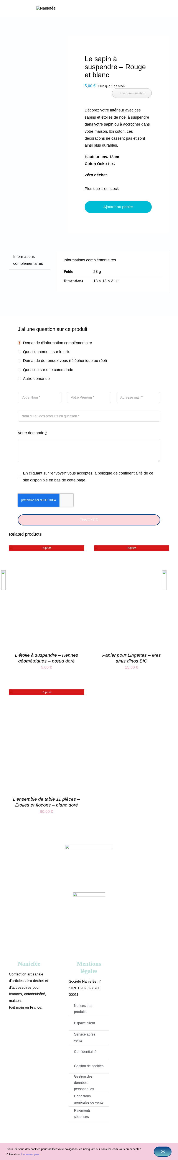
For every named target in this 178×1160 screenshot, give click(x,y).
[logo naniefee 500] (46, 8)
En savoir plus (30, 1154)
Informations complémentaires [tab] (28, 260)
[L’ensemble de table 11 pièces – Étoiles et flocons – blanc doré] (46, 693)
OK (163, 1151)
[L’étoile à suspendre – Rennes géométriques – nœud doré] (46, 549)
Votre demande (32, 433)
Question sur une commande (48, 370)
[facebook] (22, 1024)
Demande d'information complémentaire (57, 343)
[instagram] (35, 1024)
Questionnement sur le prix (46, 352)
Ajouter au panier (118, 207)
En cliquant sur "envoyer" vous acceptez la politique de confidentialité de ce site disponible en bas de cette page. (88, 476)
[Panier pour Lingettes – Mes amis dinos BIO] (131, 549)
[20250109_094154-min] (30, 52)
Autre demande (36, 378)
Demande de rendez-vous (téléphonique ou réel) (65, 360)
